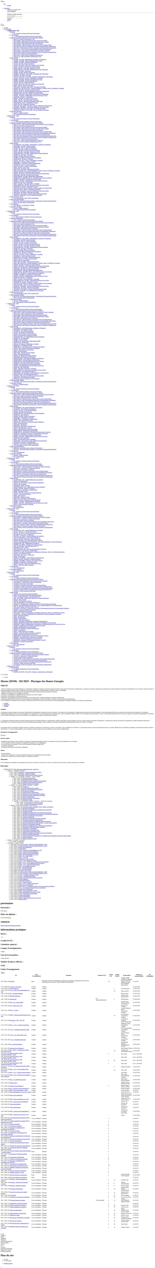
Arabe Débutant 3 (23, 879)
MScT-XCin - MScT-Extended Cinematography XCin (27, 56)
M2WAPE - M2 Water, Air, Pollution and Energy (26, 443)
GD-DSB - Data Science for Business (23, 583)
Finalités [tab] (6, 706)
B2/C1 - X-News (23, 857)
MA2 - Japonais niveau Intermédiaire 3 (29, 853)
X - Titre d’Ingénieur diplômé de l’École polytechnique (28, 36)
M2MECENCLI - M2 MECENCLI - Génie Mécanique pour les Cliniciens (33, 178)
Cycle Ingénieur (14, 35)
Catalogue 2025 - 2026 (13, 115)
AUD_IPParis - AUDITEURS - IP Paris (24, 205)
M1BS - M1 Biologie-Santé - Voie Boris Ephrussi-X (27, 596)
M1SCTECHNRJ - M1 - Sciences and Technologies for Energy (30, 549)
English (9, 5)
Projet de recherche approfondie (31, 834)
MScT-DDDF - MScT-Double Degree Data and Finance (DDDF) (30, 40)
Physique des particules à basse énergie (33, 815)
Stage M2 (21, 841)
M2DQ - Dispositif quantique (21, 615)
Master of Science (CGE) (16, 196)
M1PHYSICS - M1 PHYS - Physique (23, 159)
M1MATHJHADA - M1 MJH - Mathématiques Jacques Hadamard (31, 153)
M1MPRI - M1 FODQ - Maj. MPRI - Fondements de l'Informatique (31, 74)
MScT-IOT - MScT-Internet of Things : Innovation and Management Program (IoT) (35, 48)
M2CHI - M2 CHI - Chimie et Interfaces (24, 82)
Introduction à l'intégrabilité (30, 828)
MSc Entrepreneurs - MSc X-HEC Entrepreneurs (26, 198)
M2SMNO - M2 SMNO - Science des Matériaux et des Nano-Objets (31, 191)
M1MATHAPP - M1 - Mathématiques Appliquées (26, 543)
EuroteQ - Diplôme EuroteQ (21, 113)
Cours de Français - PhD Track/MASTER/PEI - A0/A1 (33, 844)
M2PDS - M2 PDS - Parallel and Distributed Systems (27, 563)
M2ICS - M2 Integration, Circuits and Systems (25, 429)
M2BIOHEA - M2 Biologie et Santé (23, 345)
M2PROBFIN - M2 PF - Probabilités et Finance (26, 102)
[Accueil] (2, 1)
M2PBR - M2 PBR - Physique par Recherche (25, 98)
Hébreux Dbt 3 (23, 899)
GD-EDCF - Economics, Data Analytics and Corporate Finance (30, 585)
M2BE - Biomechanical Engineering (23, 611)
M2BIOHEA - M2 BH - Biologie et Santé (24, 162)
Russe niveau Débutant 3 (25, 847)
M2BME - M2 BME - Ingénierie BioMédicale (25, 81)
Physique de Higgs (27, 811)
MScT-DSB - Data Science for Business (24, 469)
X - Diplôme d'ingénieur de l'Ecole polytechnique (26, 578)
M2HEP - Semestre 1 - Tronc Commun (30, 776)
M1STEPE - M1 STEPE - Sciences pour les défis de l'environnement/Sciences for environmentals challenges (41, 608)
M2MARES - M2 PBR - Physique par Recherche (26, 175)
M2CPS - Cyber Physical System (22, 494)
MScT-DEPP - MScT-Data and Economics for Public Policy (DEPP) (31, 42)
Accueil (6, 27)
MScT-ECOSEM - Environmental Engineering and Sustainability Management (34, 521)
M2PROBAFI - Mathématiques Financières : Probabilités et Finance (31, 635)
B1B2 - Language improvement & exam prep (30, 877)
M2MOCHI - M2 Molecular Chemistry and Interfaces (27, 435)
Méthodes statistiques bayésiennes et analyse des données (37, 833)
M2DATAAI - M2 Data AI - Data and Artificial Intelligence (29, 422)
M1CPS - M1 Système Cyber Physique (24, 332)
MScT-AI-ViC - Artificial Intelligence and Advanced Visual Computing (32, 466)
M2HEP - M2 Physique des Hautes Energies (25, 355)
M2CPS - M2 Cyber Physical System (23, 420)
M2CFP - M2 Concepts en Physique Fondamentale (27, 348)
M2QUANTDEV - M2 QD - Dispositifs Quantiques (27, 189)
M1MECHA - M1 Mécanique (21, 338)
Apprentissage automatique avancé (31, 831)
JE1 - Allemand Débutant (25, 867)
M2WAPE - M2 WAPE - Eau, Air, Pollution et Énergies (28, 195)
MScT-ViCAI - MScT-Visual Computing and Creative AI (28, 55)
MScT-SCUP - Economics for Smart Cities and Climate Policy (29, 526)
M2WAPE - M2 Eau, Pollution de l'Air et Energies (26, 378)
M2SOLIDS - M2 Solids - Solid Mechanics (25, 442)
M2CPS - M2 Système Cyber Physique (24, 349)
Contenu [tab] (6, 703)
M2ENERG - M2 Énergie (20, 425)
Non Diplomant (14, 204)
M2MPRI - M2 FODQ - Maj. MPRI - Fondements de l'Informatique (31, 94)
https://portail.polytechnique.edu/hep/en (11, 925)
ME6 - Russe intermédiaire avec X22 (28, 854)
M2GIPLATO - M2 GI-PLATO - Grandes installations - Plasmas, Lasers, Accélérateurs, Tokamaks (39, 88)
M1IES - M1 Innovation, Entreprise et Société (25, 335)
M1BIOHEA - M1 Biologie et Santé (23, 329)
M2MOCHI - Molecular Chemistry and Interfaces (26, 628)
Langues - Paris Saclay (25, 870)
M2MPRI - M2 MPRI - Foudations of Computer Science (28, 560)
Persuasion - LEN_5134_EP (26, 859)
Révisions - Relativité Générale (27, 773)
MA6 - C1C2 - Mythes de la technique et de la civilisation (34, 861)
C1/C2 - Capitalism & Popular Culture (29, 874)
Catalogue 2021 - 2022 (13, 458)
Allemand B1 (22, 848)
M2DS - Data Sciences (19, 495)
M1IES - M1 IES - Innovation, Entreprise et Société (27, 68)
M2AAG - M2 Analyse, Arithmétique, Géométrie (26, 344)
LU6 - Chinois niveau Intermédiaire (28, 893)
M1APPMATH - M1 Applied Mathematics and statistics (28, 407)
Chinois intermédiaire (24, 895)
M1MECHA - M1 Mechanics (21, 414)
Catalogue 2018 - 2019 (13, 646)
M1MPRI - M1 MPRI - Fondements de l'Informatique (27, 157)
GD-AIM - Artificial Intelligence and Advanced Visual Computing (30, 581)
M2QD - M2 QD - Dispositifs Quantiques (24, 104)
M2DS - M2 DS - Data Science (22, 167)
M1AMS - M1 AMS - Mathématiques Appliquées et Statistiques (30, 59)
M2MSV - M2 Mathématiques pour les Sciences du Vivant (29, 365)
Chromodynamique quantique (30, 779)
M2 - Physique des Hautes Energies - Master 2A (26, 769)
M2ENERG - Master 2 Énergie (22, 497)
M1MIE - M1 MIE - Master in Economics (24, 416)
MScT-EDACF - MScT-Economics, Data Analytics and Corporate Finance (33, 45)
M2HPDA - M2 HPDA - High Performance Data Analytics (29, 557)
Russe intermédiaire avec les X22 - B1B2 (29, 892)
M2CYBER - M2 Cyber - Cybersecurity (24, 555)
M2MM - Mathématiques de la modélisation (25, 627)
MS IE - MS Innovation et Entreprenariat (24, 202)
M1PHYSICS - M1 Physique (21, 342)
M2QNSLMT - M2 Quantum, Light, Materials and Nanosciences (30, 440)
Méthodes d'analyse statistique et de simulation (34, 781)
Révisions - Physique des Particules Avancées (30, 775)
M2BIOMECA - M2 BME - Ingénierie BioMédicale (27, 163)
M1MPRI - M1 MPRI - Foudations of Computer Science (28, 544)
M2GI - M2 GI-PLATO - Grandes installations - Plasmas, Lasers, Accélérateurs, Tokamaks (37, 170)
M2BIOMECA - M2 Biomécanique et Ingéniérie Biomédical (29, 347)
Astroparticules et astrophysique (30, 792)
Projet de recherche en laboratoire (31, 798)
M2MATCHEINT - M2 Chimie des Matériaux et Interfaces (29, 358)
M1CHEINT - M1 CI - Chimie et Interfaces (25, 147)
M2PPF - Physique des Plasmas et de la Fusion (25, 634)
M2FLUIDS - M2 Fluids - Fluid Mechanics (25, 426)
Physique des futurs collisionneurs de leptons (34, 795)
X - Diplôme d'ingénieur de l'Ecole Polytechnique (26, 669)
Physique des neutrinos (28, 791)
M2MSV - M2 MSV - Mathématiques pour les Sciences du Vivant (30, 95)
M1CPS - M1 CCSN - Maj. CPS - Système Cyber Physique (29, 65)
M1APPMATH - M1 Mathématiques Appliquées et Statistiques (30, 328)
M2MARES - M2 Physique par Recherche (24, 357)
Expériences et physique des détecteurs (32, 782)
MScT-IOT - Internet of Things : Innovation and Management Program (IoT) (33, 475)
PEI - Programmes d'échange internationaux (25, 114)
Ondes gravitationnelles (28, 796)
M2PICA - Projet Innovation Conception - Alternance (27, 633)
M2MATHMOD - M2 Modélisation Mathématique (26, 360)
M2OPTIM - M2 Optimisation (21, 367)
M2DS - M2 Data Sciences (20, 423)
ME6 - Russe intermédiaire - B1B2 (28, 890)
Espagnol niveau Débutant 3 (26, 885)
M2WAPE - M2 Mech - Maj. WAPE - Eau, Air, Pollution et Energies (31, 110)
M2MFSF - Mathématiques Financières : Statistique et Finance (29, 625)
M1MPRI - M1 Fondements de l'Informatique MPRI (27, 341)
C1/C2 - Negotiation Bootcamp (27, 876)
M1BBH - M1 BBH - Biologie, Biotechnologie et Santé (28, 61)
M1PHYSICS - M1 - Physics (21, 547)
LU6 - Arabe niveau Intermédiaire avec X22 (30, 850)
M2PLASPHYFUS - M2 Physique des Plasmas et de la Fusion (30, 370)
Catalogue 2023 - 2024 (13, 303)
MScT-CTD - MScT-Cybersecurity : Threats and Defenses (28, 313)
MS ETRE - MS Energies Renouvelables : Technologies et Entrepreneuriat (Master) (35, 201)
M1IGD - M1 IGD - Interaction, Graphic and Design (27, 539)
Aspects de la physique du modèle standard (33, 794)
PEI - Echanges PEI (19, 456)
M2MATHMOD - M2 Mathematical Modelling (26, 430)
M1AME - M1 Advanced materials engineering (26, 594)
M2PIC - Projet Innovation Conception (23, 504)
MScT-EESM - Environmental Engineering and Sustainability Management (33, 472)
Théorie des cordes (27, 799)
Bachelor (12, 32)
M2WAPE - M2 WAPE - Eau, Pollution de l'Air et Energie (29, 290)
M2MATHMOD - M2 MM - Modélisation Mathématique (28, 92)
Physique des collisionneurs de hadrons (32, 789)
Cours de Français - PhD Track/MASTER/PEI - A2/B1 (33, 846)
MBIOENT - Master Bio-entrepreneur (23, 641)
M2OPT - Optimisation (19, 630)
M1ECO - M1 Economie (20, 484)
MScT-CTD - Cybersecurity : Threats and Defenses (27, 468)
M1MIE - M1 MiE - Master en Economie (24, 72)
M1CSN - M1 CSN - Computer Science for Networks (27, 533)
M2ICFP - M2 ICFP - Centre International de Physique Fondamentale (31, 91)
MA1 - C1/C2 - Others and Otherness (28, 883)
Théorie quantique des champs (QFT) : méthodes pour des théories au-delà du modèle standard (47, 835)
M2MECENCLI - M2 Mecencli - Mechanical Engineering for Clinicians (32, 432)
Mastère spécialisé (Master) (17, 199)
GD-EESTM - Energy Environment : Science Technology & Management (32, 586)
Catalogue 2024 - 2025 (13, 211)
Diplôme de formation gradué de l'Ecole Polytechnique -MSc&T (26, 37)
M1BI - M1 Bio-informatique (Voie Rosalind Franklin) (27, 595)
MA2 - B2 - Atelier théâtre (26, 856)
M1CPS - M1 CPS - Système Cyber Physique (25, 149)
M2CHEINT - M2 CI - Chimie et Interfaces (25, 165)
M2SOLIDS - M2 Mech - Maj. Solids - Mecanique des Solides (30, 108)
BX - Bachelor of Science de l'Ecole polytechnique (27, 33)
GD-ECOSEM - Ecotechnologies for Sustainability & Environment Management (34, 659)
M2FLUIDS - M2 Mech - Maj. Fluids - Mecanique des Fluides (30, 87)
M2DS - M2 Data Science (20, 351)
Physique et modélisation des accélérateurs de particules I (37, 809)
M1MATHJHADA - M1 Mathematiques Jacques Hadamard (29, 413)
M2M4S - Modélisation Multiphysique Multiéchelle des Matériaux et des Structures (35, 622)
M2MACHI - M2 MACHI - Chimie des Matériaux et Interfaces (30, 267)
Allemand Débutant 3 (24, 880)
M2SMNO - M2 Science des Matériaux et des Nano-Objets (29, 375)
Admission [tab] (6, 704)
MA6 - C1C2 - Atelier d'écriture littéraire (29, 864)
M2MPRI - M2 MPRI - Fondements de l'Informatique (27, 179)
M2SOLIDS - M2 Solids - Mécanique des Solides (26, 192)
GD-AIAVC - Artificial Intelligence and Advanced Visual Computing (31, 654)
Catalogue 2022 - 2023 (13, 386)
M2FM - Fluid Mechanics (20, 618)
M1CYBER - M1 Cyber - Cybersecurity (24, 534)
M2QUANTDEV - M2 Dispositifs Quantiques (25, 374)
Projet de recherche (27, 837)
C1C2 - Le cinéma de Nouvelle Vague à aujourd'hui (32, 887)
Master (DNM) (14, 58)
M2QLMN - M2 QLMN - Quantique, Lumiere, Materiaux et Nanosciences (33, 105)
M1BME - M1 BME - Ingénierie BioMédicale (25, 62)
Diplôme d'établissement (16, 218)
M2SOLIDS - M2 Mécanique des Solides (24, 377)
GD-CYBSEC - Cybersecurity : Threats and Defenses (27, 582)
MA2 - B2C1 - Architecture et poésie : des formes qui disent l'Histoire (36, 886)
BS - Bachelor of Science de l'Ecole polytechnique (26, 306)
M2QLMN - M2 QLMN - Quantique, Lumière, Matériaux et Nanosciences (33, 188)
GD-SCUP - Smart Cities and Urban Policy (25, 591)
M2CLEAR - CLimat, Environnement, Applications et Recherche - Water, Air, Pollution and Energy (39, 552)
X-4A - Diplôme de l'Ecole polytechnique (24, 219)
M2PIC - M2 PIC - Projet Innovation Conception (26, 100)
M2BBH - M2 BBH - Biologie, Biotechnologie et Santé (28, 79)
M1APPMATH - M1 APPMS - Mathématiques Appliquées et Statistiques (32, 144)
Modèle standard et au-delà (29, 838)
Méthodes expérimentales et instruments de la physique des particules (40, 814)
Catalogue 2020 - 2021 (13, 508)
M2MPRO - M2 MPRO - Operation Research (25, 562)
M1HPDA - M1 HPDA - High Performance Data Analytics (29, 536)
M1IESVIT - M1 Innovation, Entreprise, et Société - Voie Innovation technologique (35, 604)
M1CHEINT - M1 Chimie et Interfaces (24, 331)
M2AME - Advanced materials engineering (25, 609)
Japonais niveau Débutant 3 (26, 889)
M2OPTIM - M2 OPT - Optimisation (23, 97)
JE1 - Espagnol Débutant (25, 869)
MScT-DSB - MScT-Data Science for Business (26, 228)
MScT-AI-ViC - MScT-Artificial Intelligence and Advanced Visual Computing (34, 124)
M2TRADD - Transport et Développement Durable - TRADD (30, 640)
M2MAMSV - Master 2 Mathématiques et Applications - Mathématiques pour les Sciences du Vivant (39, 624)
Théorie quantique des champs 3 (31, 788)
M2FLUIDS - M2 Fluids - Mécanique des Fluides (26, 169)
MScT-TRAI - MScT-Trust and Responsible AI (26, 53)
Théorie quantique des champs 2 (31, 783)
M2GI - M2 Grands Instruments (22, 354)
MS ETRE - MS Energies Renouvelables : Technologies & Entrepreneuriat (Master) (35, 449)
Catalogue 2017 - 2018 (13, 666)
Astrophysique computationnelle (31, 830)
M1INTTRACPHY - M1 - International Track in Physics (28, 540)
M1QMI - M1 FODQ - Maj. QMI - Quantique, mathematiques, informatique (33, 672)
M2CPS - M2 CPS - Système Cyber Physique (25, 166)
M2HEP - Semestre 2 (19, 840)
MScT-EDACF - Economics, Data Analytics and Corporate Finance (31, 471)
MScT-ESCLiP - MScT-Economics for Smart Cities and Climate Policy (32, 134)
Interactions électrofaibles (29, 778)
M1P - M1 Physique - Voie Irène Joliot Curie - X (26, 546)
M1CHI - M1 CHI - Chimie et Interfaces (24, 63)
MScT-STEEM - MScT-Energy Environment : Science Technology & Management (35, 52)
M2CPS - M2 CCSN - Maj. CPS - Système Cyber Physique (29, 84)
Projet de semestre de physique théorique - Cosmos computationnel (40, 822)
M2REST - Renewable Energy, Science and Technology (28, 448)
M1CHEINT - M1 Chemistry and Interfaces (25, 409)
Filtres (2, 972)
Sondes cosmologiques (28, 817)
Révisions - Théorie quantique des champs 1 (30, 772)
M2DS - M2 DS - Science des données (23, 85)
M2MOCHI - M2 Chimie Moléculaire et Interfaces (26, 362)
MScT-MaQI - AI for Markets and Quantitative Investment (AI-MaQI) (31, 50)
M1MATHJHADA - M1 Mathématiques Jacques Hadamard (29, 336)
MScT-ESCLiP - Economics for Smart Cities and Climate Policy (30, 474)
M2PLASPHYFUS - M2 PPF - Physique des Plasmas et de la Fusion (31, 185)
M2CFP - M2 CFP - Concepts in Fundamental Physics (27, 492)
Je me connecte (11, 11)
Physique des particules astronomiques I (33, 820)
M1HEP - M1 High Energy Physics (23, 412)
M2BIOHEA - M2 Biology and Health (24, 417)
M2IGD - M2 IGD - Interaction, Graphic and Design (27, 500)
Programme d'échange (16, 111)
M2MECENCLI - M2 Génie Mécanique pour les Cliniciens (29, 361)
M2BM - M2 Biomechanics (21, 491)
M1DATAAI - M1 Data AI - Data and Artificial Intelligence (29, 482)
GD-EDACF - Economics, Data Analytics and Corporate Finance (30, 660)
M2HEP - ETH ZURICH (30, 805)
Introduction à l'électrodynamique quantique (34, 827)
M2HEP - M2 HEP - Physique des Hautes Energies (27, 89)
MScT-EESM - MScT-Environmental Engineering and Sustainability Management (35, 46)
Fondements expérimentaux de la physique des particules (37, 812)
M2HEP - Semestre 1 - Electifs (30, 785)
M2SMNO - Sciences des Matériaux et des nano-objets (28, 638)
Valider (9, 19)
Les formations (7, 29)
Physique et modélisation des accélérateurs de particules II (37, 825)
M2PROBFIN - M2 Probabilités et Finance (25, 371)
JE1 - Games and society (25, 882)
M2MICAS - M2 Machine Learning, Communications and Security (31, 433)
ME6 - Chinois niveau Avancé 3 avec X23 (30, 898)
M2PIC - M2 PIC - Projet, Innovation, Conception (26, 183)
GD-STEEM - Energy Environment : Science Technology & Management (32, 664)
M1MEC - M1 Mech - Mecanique (22, 71)
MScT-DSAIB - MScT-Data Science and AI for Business (28, 43)
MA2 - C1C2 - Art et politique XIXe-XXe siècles (31, 863)
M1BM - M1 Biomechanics (21, 481)
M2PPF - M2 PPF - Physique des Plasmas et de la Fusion (28, 101)
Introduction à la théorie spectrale (34, 802)
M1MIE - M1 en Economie (21, 339)
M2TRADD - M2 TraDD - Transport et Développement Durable (30, 193)
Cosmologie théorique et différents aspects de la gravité (37, 821)
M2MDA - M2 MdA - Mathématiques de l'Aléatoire (27, 501)
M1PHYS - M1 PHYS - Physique (22, 75)
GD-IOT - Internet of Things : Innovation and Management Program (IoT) (33, 589)
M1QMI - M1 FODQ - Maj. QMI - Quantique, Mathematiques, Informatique (33, 76)
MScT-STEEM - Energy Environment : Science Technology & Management (33, 477)
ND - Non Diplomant (19, 452)
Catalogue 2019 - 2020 (13, 572)
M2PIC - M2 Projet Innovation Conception (25, 439)
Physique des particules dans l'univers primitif (34, 818)
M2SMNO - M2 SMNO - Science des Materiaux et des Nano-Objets (31, 107)
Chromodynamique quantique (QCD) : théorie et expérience (38, 807)
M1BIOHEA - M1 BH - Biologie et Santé (24, 146)
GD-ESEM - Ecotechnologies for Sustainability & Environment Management (33, 588)
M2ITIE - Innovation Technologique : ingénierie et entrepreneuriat (30, 621)
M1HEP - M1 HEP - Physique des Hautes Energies (27, 66)
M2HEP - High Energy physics (22, 620)
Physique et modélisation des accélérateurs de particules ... (13, 1128)
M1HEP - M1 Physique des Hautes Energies (25, 334)
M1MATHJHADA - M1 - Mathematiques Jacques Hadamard (29, 487)
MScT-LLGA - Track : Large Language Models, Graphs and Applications (32, 49)
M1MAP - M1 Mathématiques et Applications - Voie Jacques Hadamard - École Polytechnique (38, 542)
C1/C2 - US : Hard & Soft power (27, 860)
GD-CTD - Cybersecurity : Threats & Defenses (26, 656)
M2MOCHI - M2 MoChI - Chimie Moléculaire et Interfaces (29, 273)
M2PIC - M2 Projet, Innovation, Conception (25, 368)
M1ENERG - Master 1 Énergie (22, 485)
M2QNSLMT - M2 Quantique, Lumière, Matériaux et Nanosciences (31, 373)
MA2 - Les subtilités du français (27, 866)
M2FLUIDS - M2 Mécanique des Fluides (24, 352)
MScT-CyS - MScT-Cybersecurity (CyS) (24, 39)
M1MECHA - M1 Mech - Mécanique (23, 154)
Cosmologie (26, 786)
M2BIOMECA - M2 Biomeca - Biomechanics (25, 419)
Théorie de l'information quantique (31, 824)
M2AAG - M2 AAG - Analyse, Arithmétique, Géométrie (28, 78)
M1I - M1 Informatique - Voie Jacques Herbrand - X (27, 537)
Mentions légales (8, 1263)
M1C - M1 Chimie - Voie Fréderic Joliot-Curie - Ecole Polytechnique (31, 598)
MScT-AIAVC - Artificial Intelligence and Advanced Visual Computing (32, 517)
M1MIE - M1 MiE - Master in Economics (24, 488)
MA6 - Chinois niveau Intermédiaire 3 (29, 851)
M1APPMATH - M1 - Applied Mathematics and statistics (28, 479)
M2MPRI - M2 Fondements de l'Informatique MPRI (27, 364)
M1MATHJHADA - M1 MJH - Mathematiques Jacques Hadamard (31, 69)
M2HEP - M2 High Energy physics (23, 427)
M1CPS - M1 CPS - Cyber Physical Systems (25, 410)
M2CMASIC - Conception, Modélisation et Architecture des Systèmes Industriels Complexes (37, 614)
